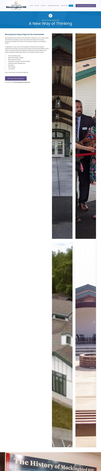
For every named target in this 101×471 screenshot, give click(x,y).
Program (43, 5)
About (71, 5)
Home (31, 5)
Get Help (37, 5)
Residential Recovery (53, 5)
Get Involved (64, 5)
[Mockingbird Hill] (16, 5)
